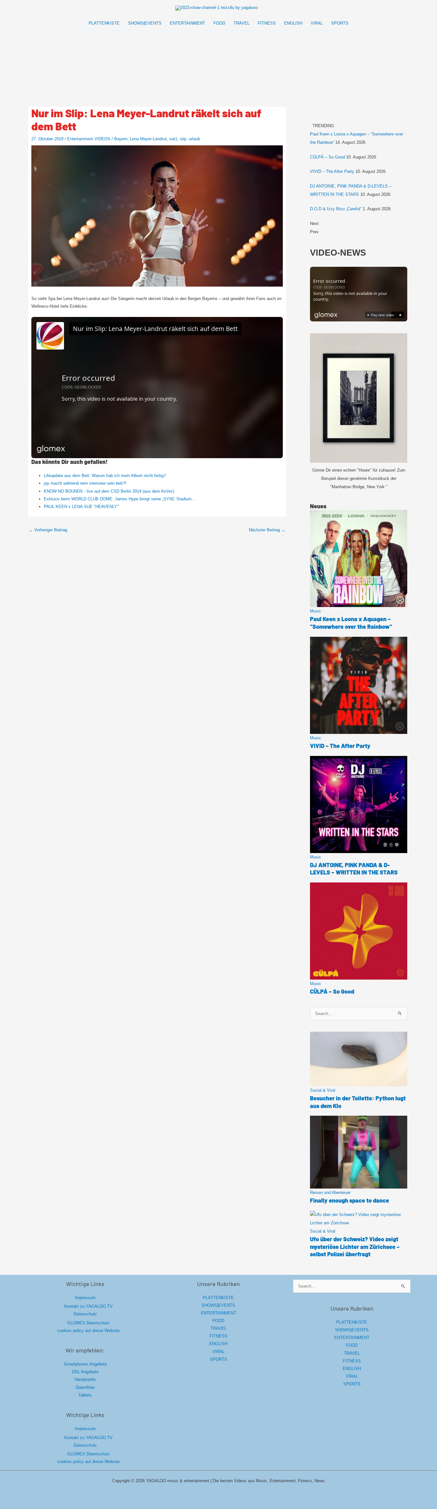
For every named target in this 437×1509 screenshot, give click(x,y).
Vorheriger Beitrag (48, 529)
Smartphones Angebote (85, 1364)
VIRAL (218, 1351)
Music (315, 611)
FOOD (218, 1320)
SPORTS (218, 1359)
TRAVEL (218, 1328)
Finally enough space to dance (349, 1200)
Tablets (85, 1395)
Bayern (120, 138)
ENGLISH (218, 1343)
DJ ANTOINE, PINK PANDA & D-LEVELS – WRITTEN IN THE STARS (354, 868)
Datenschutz (85, 1314)
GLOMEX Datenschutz (88, 1322)
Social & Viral (322, 1090)
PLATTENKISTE (218, 1297)
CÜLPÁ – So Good (327, 157)
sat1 (173, 138)
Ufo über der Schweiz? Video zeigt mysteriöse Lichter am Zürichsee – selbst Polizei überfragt (355, 1247)
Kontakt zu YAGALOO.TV (88, 1306)
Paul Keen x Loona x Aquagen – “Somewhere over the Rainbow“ (351, 622)
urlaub (194, 138)
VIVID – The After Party (332, 171)
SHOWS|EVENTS (218, 1305)
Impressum (85, 1297)
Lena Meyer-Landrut (148, 138)
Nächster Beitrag (267, 529)
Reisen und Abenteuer (330, 1192)
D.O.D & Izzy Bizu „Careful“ (336, 208)
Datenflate (85, 1387)
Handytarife (85, 1379)
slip (183, 138)
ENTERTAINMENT (218, 1313)
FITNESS (218, 1336)
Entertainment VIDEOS (88, 138)
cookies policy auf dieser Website (88, 1330)
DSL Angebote (85, 1371)
